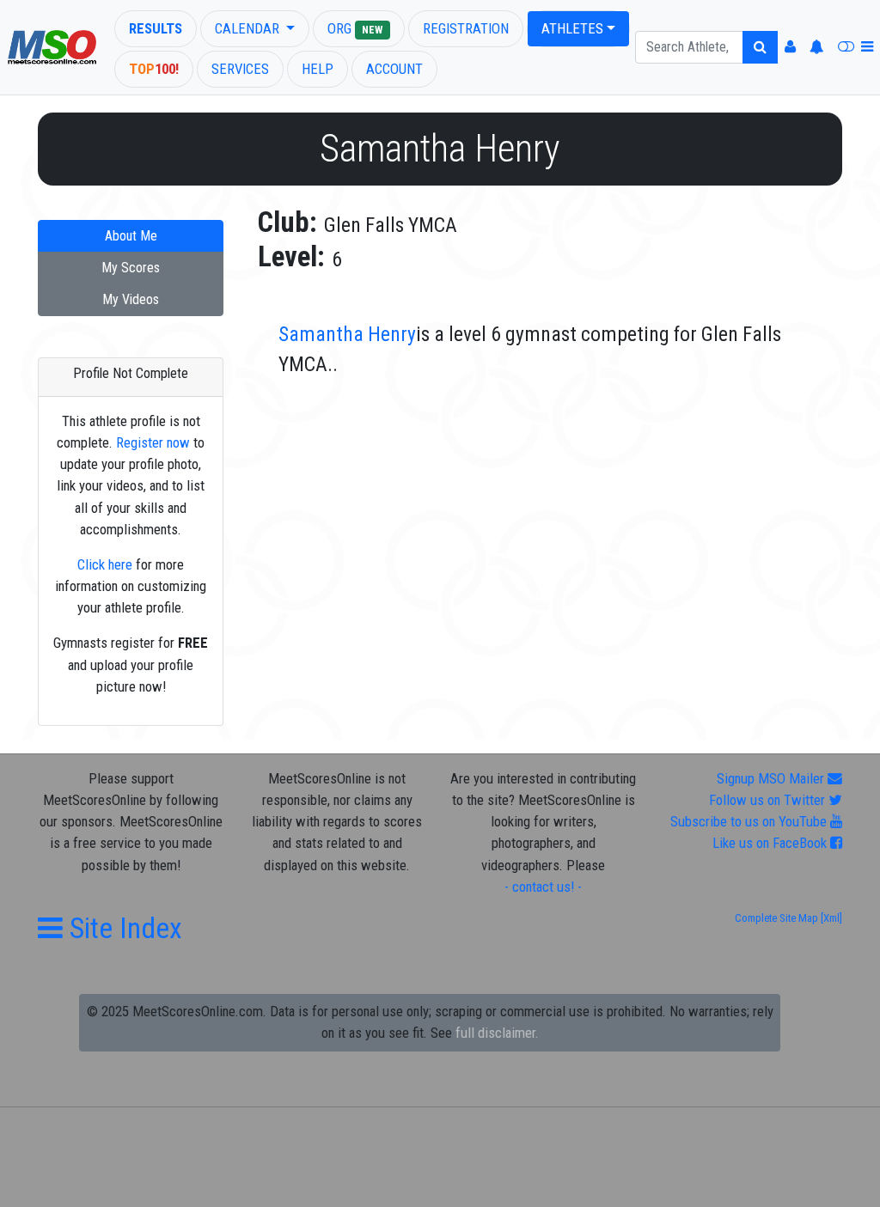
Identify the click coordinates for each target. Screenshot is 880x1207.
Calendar (249, 28)
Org (354, 28)
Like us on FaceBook (771, 842)
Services (240, 68)
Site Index (122, 928)
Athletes (572, 28)
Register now (153, 442)
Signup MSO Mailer (772, 778)
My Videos (130, 299)
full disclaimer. (497, 1032)
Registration (466, 28)
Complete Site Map (776, 917)
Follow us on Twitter (768, 799)
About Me (131, 236)
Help (317, 68)
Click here (104, 564)
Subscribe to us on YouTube (750, 821)
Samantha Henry (347, 334)
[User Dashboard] (790, 46)
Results (155, 28)
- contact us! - (543, 886)
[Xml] (830, 917)
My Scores (130, 267)
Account (394, 68)
